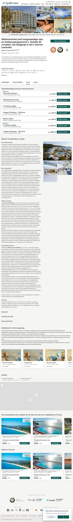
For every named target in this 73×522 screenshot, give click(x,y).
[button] (30, 400)
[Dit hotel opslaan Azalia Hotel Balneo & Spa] (66, 454)
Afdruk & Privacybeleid (18, 519)
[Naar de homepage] (11, 2)
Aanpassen (51, 517)
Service (26, 519)
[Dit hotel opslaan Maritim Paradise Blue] (70, 7)
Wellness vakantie (35, 4)
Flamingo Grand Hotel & (11, 436)
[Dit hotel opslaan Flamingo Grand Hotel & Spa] (3, 419)
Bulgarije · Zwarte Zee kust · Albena (11, 53)
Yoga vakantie (49, 4)
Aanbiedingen (5, 82)
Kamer (28, 82)
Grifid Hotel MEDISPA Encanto (45, 436)
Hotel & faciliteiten (18, 82)
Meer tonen (4, 75)
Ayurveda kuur (25, 4)
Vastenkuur (57, 4)
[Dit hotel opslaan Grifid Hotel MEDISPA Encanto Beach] (35, 419)
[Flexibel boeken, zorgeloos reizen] (63, 34)
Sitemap (30, 519)
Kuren (42, 4)
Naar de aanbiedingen (60, 41)
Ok (63, 517)
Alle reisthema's (66, 4)
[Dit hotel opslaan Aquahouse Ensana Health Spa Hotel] (66, 419)
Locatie (35, 82)
